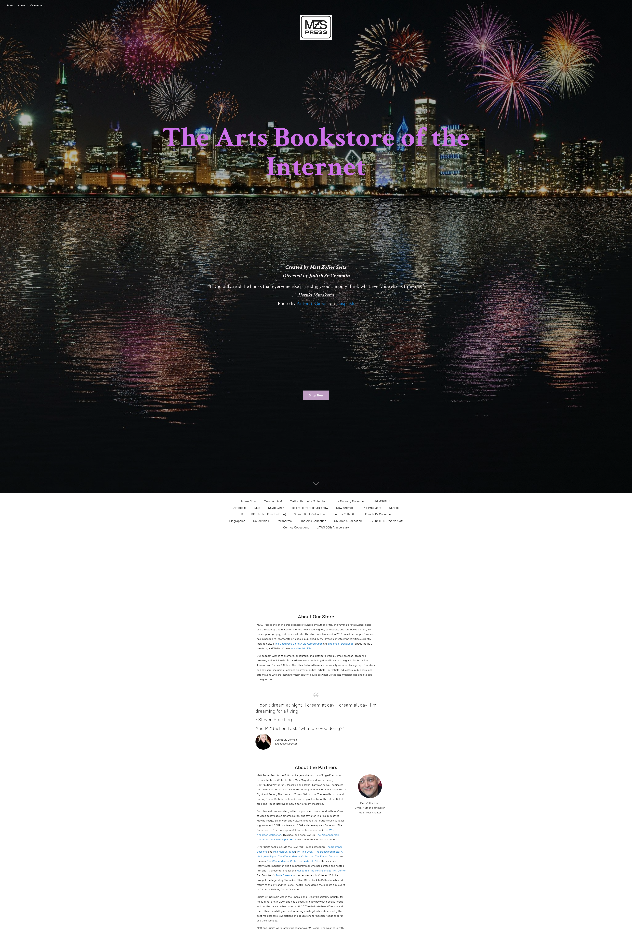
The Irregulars (371, 508)
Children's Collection (348, 521)
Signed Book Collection (309, 514)
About (21, 5)
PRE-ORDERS (382, 501)
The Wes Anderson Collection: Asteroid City (292, 861)
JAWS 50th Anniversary (333, 527)
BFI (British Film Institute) (268, 514)
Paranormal (285, 521)
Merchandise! (273, 501)
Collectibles (261, 521)
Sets (257, 508)
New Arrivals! (345, 508)
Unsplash (345, 303)
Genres (394, 508)
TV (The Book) (305, 851)
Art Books (239, 508)
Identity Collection (345, 514)
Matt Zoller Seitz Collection (308, 501)
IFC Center (339, 870)
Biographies (237, 521)
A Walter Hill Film (301, 648)
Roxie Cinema (284, 875)
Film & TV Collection (379, 514)
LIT (241, 514)
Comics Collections (296, 527)
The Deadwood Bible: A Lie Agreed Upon (299, 643)
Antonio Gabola (313, 303)
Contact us (36, 5)
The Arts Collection (313, 521)
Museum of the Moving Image (314, 870)
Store (10, 5)
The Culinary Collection (350, 501)
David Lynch (276, 508)
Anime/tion (248, 501)
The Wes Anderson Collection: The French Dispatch (308, 856)
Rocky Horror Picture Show (310, 508)
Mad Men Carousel (284, 851)
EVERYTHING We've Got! (386, 521)
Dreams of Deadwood (341, 643)
